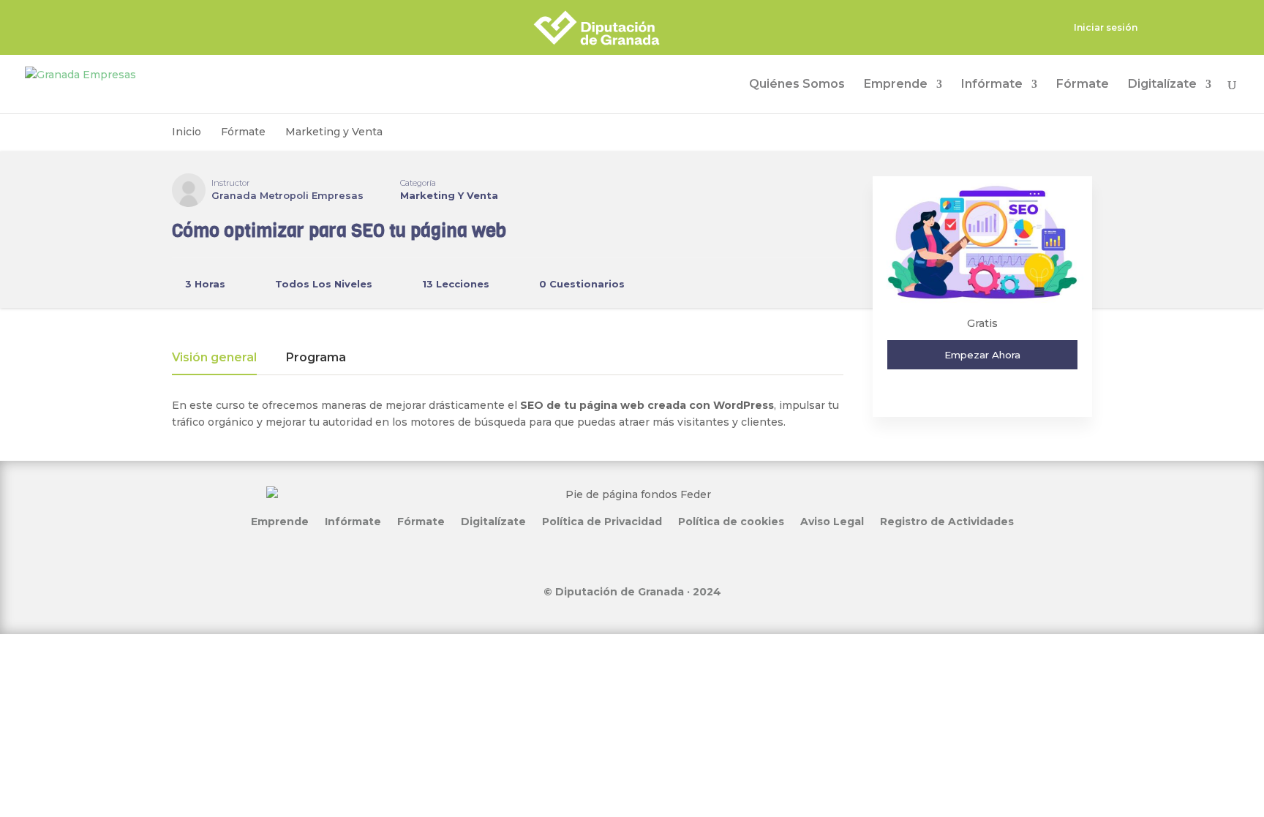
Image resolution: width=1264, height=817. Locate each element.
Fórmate (1082, 85)
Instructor (230, 183)
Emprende (896, 85)
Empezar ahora (982, 355)
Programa (316, 358)
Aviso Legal (832, 521)
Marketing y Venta (449, 195)
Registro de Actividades (947, 521)
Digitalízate (1162, 85)
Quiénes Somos (797, 85)
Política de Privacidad (602, 521)
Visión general (214, 358)
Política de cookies (731, 521)
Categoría (418, 183)
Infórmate (992, 85)
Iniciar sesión (1105, 28)
